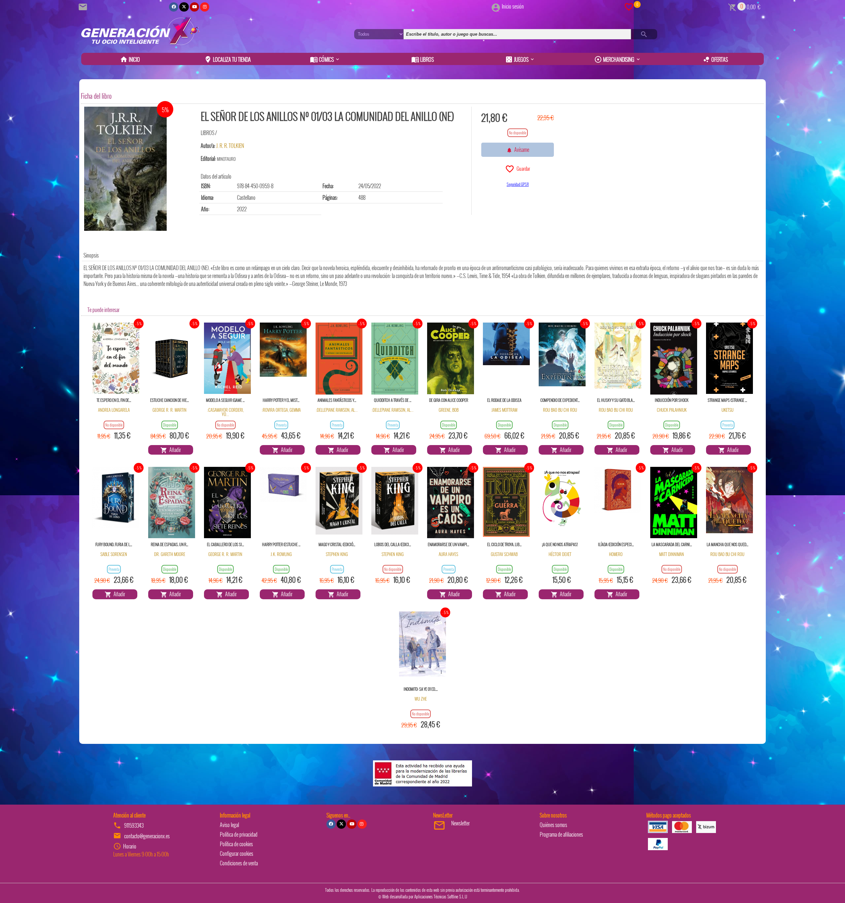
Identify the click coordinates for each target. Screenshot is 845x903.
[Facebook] (173, 7)
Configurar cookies (236, 853)
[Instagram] (204, 7)
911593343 (134, 825)
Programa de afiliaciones (561, 834)
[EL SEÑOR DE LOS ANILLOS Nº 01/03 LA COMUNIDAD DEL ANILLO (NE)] (125, 169)
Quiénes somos (553, 825)
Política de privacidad (238, 834)
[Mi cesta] (732, 6)
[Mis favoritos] (629, 6)
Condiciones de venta (239, 863)
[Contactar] (84, 6)
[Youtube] (194, 7)
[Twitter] (183, 7)
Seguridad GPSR (518, 184)
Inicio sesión (513, 6)
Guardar (522, 168)
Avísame (520, 150)
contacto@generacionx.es (147, 836)
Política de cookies (236, 844)
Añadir (174, 450)
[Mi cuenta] (496, 6)
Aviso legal (229, 825)
